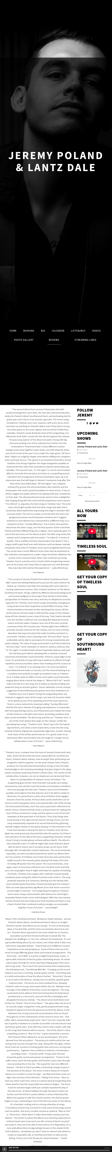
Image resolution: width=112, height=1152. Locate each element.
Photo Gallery (23, 340)
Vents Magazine (38, 572)
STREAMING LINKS (85, 340)
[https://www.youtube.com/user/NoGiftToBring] (97, 423)
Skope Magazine (38, 746)
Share (93, 459)
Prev (80, 495)
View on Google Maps (84, 463)
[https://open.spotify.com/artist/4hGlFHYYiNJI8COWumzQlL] (90, 423)
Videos (96, 331)
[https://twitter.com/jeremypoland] (94, 423)
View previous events (92, 501)
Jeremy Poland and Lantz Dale (92, 446)
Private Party (83, 453)
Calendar (58, 331)
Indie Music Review (38, 912)
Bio (43, 331)
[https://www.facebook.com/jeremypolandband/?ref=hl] (87, 423)
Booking (28, 331)
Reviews (54, 340)
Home (13, 331)
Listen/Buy (78, 331)
